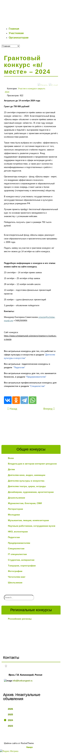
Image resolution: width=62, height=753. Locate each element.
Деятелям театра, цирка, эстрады (27, 486)
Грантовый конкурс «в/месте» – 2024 (27, 65)
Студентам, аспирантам (21, 560)
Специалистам (16, 548)
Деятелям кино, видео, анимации (26, 475)
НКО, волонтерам (18, 531)
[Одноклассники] (16, 400)
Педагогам (14, 537)
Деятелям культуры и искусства (26, 480)
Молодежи (14, 514)
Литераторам (15, 509)
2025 (10, 714)
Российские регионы (20, 619)
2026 (10, 709)
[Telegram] (24, 400)
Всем (11, 458)
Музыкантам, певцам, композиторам (28, 520)
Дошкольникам (16, 497)
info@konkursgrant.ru (22, 681)
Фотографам (15, 571)
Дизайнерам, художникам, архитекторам (31, 492)
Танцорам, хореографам (22, 565)
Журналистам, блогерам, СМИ (25, 503)
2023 (10, 726)
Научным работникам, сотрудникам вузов (31, 526)
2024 (10, 720)
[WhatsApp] (32, 400)
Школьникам (15, 582)
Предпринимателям (19, 543)
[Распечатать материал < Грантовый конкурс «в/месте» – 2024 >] (42, 81)
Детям (11, 469)
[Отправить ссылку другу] (53, 81)
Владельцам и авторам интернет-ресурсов (32, 463)
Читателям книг (16, 577)
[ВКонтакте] (8, 400)
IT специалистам (17, 554)
